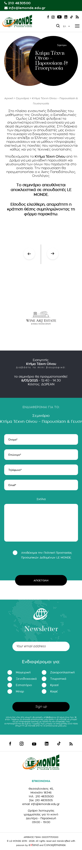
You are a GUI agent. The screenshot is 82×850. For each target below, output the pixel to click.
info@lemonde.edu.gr (27, 8)
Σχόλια (41, 499)
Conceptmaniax (55, 845)
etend (34, 845)
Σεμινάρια (22, 98)
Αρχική (8, 98)
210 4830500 (19, 3)
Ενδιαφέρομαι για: (41, 662)
